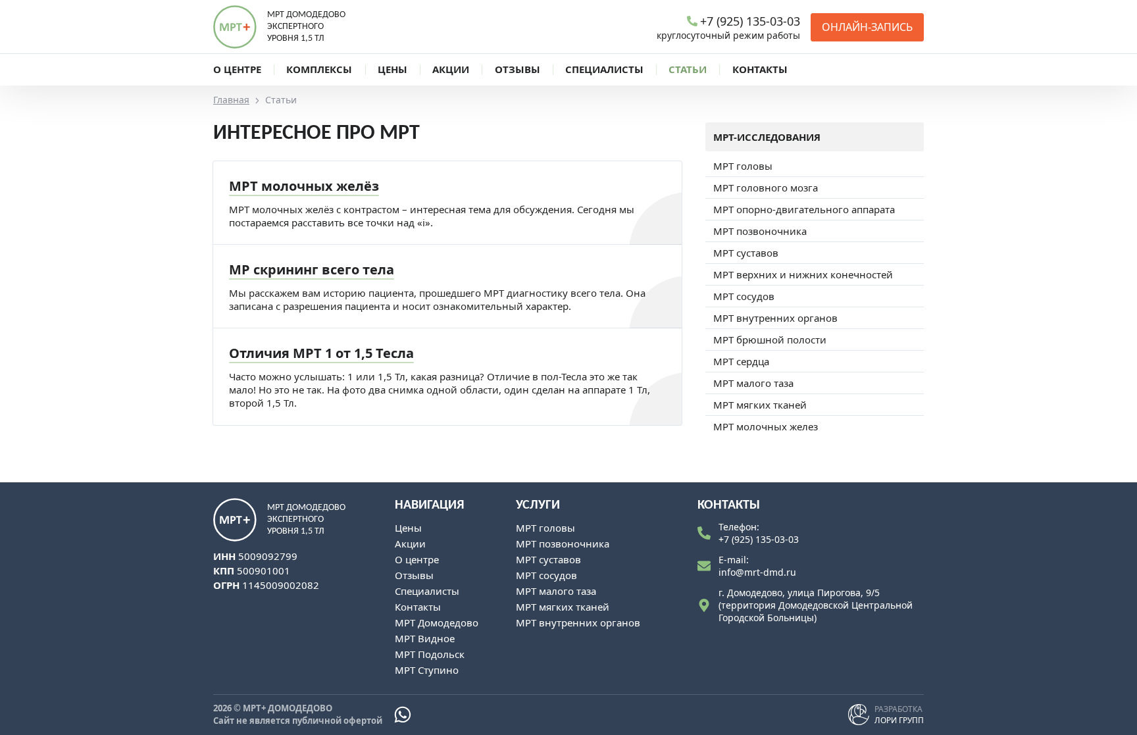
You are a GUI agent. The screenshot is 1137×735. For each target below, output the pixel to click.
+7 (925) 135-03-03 (759, 539)
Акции (410, 543)
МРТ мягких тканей (760, 404)
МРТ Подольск (430, 654)
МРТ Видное (425, 638)
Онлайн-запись (867, 27)
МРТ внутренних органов (775, 317)
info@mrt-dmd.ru (757, 572)
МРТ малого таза (753, 383)
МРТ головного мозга (765, 187)
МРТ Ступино (427, 669)
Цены (408, 527)
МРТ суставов (745, 252)
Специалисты (427, 590)
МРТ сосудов (743, 296)
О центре (417, 559)
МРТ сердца (741, 361)
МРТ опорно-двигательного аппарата (804, 209)
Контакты (418, 606)
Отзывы (414, 575)
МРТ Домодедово (436, 622)
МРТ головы (742, 165)
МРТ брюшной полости (769, 339)
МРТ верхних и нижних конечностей (803, 274)
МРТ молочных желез (765, 426)
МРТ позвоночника (760, 231)
